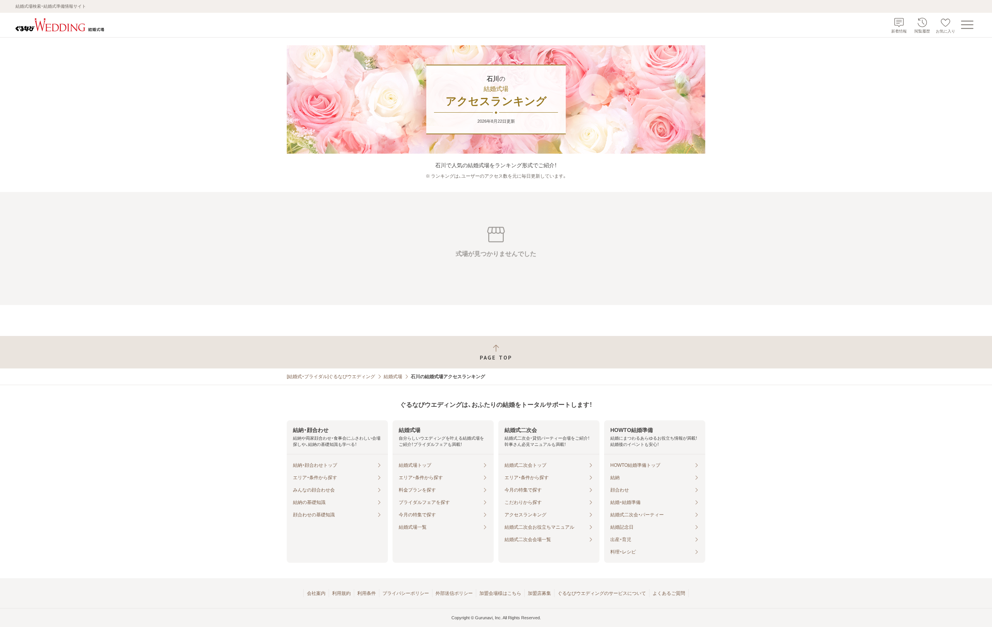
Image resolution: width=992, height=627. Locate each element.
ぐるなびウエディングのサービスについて (602, 593)
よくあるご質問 (669, 593)
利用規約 (341, 593)
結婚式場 (393, 376)
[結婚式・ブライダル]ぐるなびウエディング (331, 376)
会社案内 (316, 593)
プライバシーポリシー (405, 593)
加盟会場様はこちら (500, 593)
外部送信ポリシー (454, 593)
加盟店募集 (539, 593)
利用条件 (366, 593)
